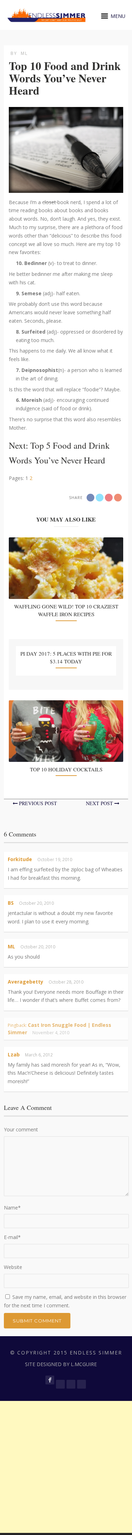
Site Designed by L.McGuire (61, 1364)
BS (11, 902)
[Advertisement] (66, 1467)
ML (24, 53)
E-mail (12, 1237)
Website (13, 1267)
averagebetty (25, 981)
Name (12, 1207)
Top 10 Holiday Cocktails (66, 769)
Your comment (21, 1129)
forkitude (20, 859)
